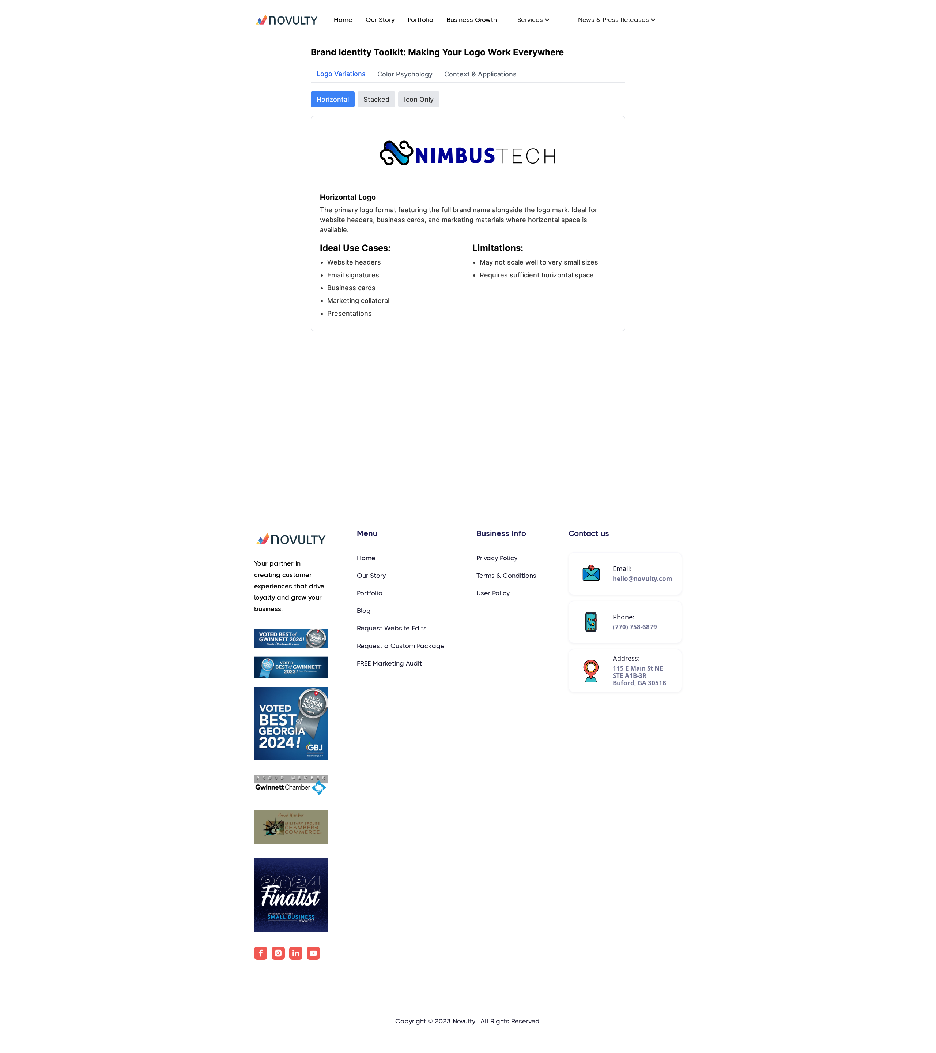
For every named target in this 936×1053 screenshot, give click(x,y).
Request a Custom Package (401, 645)
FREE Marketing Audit (389, 663)
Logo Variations (341, 74)
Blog (364, 610)
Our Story (380, 19)
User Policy (493, 593)
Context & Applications (480, 74)
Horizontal (333, 99)
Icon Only (419, 99)
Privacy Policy (496, 558)
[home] (286, 20)
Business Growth (471, 19)
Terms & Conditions (506, 575)
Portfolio (420, 19)
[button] (534, 20)
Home (343, 19)
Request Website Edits (392, 628)
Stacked (376, 99)
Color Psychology (405, 74)
